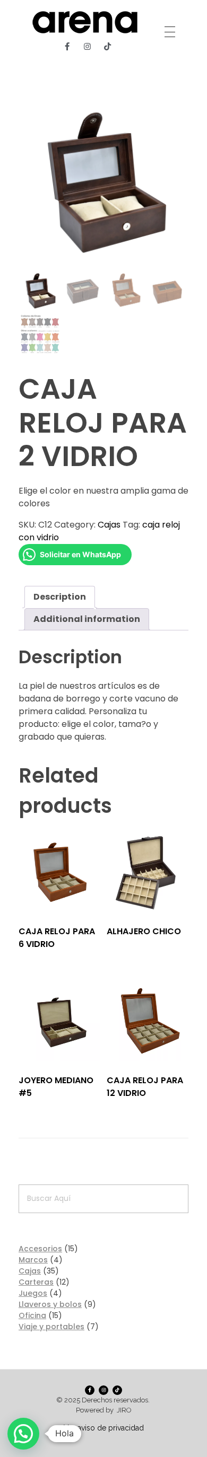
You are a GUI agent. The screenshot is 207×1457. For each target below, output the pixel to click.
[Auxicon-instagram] (88, 47)
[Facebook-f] (67, 47)
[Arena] (85, 22)
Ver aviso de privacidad (104, 1428)
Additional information (86, 619)
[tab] (59, 597)
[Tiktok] (108, 47)
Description (59, 597)
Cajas (109, 525)
